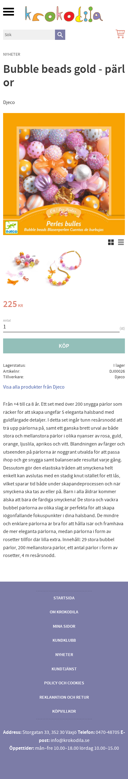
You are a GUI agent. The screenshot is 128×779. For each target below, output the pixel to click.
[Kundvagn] (119, 34)
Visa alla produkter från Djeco (34, 387)
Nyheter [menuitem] (64, 655)
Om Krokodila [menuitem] (64, 612)
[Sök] (60, 35)
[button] (8, 11)
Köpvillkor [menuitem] (64, 711)
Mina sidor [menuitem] (64, 626)
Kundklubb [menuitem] (64, 640)
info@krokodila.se (70, 740)
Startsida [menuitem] (64, 598)
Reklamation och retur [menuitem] (64, 697)
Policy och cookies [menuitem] (64, 683)
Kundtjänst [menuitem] (64, 669)
